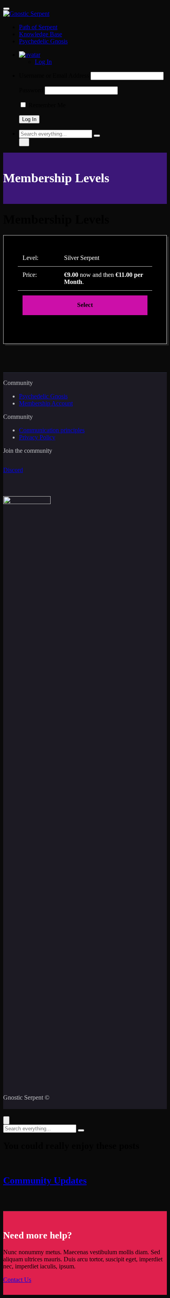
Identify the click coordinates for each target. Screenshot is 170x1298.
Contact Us (17, 1279)
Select (85, 305)
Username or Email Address (54, 75)
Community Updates (45, 1180)
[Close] (6, 1120)
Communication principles (52, 430)
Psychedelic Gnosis (43, 41)
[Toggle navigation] (6, 8)
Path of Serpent (38, 27)
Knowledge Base (40, 34)
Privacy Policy (37, 437)
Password (31, 90)
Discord (13, 470)
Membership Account (46, 403)
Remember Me (46, 105)
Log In (43, 61)
